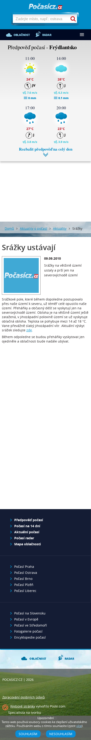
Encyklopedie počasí (30, 637)
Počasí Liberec (25, 590)
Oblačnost (22, 35)
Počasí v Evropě (26, 619)
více (79, 726)
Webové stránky (22, 706)
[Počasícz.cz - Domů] (45, 7)
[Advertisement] (45, 188)
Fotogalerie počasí (28, 631)
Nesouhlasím (60, 734)
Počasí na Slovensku (30, 613)
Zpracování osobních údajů (23, 697)
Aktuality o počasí (33, 228)
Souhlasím (28, 734)
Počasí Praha (24, 566)
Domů (9, 228)
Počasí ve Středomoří (30, 625)
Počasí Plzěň (23, 584)
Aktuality (59, 228)
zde (29, 330)
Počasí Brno (23, 578)
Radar (46, 35)
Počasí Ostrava (25, 572)
